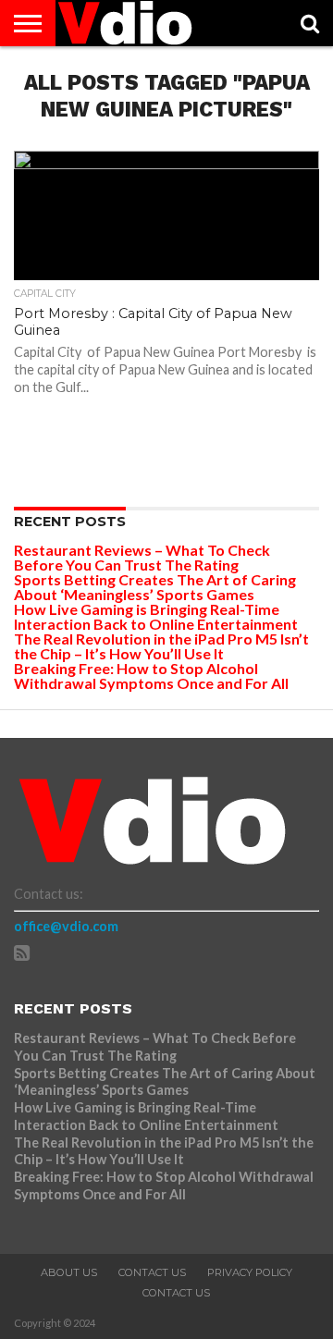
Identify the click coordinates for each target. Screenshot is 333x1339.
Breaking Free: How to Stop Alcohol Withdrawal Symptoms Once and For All (151, 675)
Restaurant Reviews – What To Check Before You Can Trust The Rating (142, 557)
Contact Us (152, 1272)
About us (69, 1272)
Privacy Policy (249, 1272)
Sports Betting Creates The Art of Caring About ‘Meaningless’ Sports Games (155, 587)
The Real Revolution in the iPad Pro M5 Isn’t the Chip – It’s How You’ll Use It (161, 646)
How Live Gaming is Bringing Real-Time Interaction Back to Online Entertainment (157, 616)
